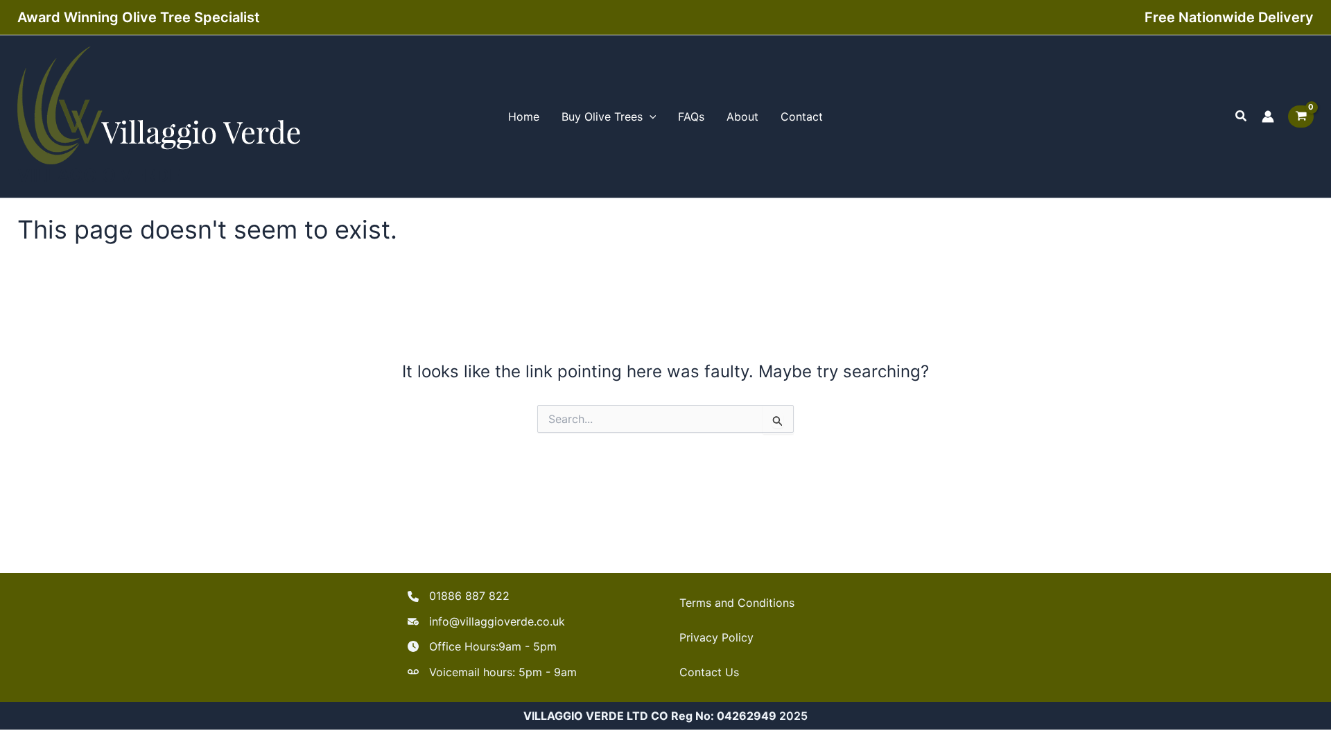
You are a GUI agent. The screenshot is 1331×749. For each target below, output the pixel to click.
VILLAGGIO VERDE (98, 175)
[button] (1241, 116)
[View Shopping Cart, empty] (1301, 116)
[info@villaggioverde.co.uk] (486, 621)
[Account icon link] (1268, 116)
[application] (649, 116)
